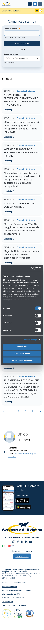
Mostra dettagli (30, 340)
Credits (4, 583)
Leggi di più (9, 109)
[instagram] (13, 541)
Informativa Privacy (9, 587)
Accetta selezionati (22, 353)
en (12, 546)
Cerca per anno (11, 58)
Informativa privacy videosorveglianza (16, 590)
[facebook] (17, 541)
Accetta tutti (22, 347)
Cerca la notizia (14, 32)
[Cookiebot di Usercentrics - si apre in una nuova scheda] (31, 268)
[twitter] (22, 541)
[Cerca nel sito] (30, 4)
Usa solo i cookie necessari (22, 360)
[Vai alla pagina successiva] (40, 412)
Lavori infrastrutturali (11, 11)
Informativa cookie (19, 583)
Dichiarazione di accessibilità (13, 598)
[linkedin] (26, 541)
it (5, 546)
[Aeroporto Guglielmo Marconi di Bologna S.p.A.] (6, 4)
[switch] (38, 315)
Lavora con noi (7, 602)
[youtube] (30, 541)
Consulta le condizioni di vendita (14, 605)
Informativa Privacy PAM (11, 594)
